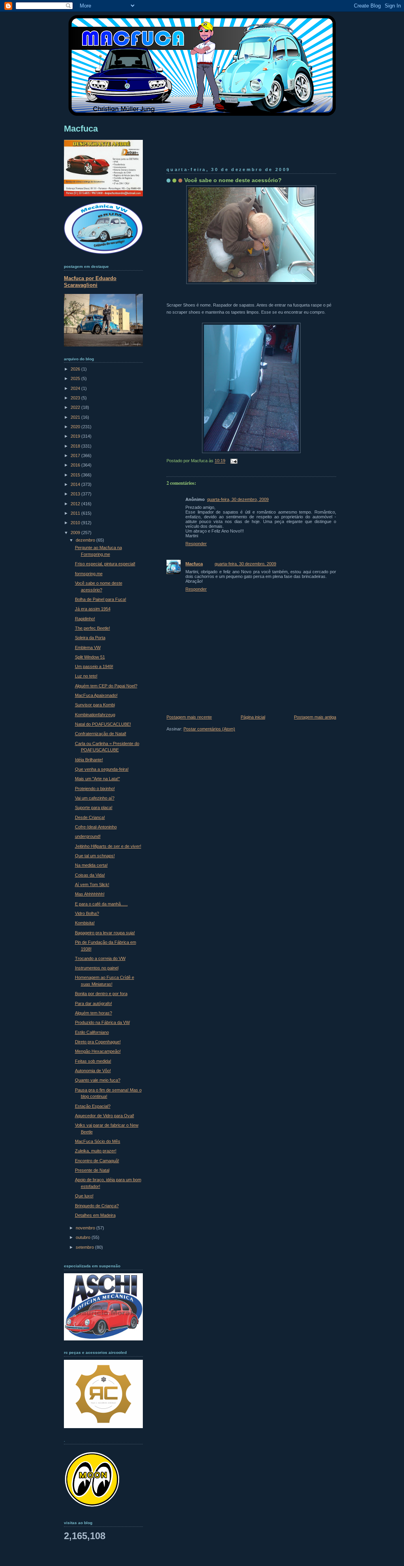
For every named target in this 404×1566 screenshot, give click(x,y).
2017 (76, 455)
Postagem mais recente (189, 717)
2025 (76, 378)
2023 (76, 397)
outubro (84, 1237)
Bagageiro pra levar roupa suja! (105, 932)
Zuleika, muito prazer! (95, 1150)
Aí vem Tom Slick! (92, 884)
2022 (76, 407)
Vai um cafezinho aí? (94, 798)
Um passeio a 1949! (94, 666)
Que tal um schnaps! (95, 855)
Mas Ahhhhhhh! (90, 894)
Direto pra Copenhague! (98, 1041)
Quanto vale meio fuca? (97, 1080)
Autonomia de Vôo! (93, 1070)
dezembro (86, 540)
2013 (76, 493)
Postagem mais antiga (315, 717)
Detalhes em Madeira (95, 1215)
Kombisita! (85, 922)
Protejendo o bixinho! (95, 788)
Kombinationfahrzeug (95, 714)
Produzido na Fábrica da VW (102, 1022)
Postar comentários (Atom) (209, 729)
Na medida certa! (91, 865)
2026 (76, 369)
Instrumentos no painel (96, 968)
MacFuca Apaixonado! (96, 695)
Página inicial (253, 717)
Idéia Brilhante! (89, 759)
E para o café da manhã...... (101, 904)
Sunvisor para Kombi (95, 704)
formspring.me (89, 573)
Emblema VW (88, 647)
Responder (196, 543)
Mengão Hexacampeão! (98, 1051)
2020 (76, 426)
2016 (76, 465)
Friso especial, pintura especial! (105, 563)
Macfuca (194, 563)
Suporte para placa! (93, 807)
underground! (88, 836)
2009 (76, 532)
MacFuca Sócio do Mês (97, 1141)
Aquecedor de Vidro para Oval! (104, 1115)
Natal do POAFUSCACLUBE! (103, 724)
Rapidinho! (85, 618)
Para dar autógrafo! (93, 1003)
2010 (76, 522)
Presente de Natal (92, 1170)
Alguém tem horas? (93, 1013)
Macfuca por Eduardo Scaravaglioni (90, 281)
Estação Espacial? (92, 1106)
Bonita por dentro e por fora (101, 993)
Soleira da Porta (90, 637)
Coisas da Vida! (90, 875)
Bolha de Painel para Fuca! (100, 599)
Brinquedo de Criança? (97, 1205)
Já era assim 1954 (92, 608)
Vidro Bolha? (87, 913)
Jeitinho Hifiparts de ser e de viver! (108, 846)
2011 (76, 513)
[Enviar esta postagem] (232, 461)
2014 (76, 484)
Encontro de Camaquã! (97, 1160)
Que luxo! (84, 1195)
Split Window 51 (90, 657)
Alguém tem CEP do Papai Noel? (106, 685)
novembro (86, 1227)
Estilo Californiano (92, 1032)
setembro (85, 1247)
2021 (76, 417)
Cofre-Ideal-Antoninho (96, 826)
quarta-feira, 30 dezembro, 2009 (238, 499)
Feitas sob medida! (93, 1061)
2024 (76, 388)
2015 (76, 474)
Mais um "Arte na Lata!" (97, 778)
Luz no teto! (86, 676)
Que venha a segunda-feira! (102, 769)
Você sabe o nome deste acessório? (233, 180)
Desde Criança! (90, 817)
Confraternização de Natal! (100, 733)
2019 (76, 436)
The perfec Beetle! (92, 628)
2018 (76, 446)
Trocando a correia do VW (100, 958)
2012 (76, 503)
